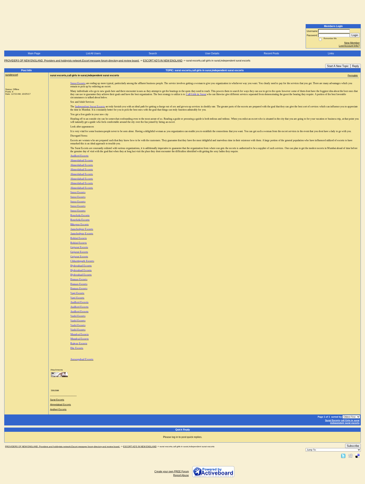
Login (354, 35)
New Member (352, 42)
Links (331, 53)
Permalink (353, 75)
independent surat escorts (345, 423)
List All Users (93, 53)
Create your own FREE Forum (171, 471)
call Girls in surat (350, 420)
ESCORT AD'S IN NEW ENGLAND (162, 60)
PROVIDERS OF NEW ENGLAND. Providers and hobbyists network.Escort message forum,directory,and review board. (71, 60)
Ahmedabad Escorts (60, 404)
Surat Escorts (57, 399)
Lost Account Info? (349, 45)
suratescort (11, 74)
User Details (212, 53)
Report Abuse (181, 475)
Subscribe (353, 445)
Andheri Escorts (58, 409)
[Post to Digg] (350, 455)
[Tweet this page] (343, 455)
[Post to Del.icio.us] (357, 455)
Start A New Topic (338, 66)
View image (55, 390)
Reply (355, 66)
